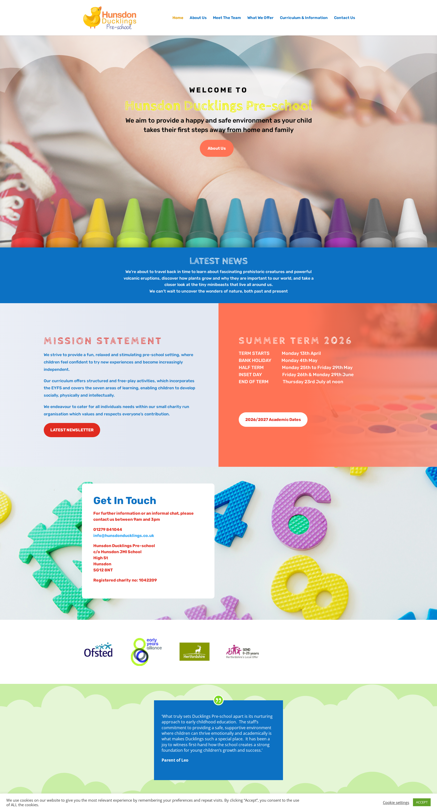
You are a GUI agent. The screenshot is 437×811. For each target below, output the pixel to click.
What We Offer (260, 18)
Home (177, 18)
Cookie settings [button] (396, 802)
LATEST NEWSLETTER (72, 430)
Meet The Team (227, 18)
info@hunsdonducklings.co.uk (123, 535)
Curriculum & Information (304, 18)
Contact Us (344, 18)
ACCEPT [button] (422, 802)
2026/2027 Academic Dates (273, 419)
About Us (198, 18)
